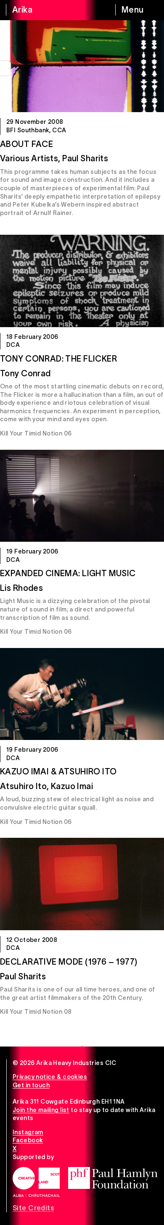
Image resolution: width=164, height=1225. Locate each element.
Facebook (28, 1140)
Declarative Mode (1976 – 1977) (69, 961)
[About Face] (82, 66)
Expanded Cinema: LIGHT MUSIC (68, 573)
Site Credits (33, 1208)
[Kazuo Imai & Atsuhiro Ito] (82, 694)
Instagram (28, 1132)
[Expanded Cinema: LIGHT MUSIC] (82, 496)
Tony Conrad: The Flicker (58, 358)
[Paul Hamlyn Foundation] (113, 1178)
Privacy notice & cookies (50, 1076)
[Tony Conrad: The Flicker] (82, 281)
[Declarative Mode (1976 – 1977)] (82, 884)
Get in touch (31, 1085)
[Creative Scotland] (36, 1182)
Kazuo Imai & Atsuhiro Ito (58, 771)
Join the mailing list (41, 1110)
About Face (26, 144)
